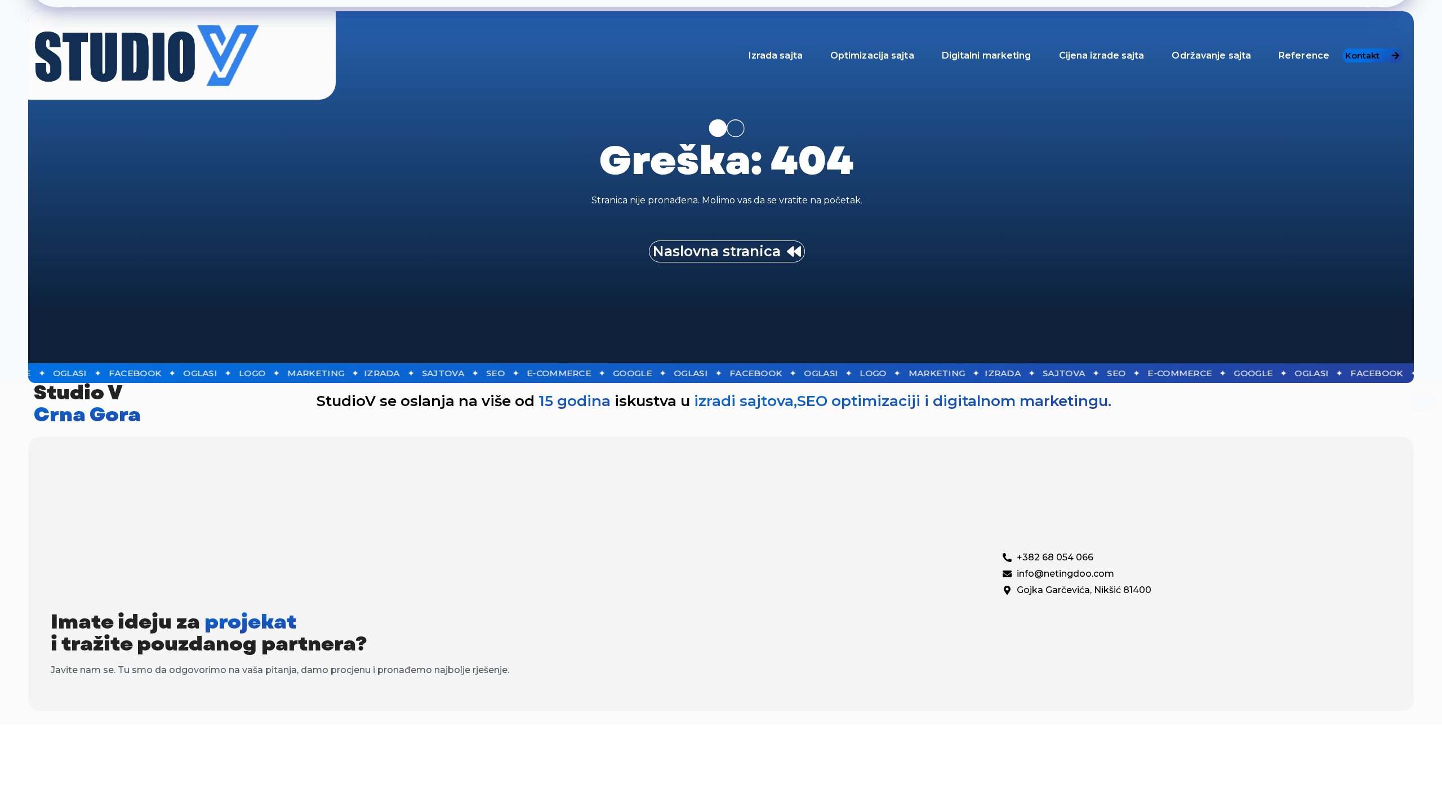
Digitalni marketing (986, 55)
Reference (1304, 55)
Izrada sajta (776, 55)
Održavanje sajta (1211, 55)
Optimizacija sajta (872, 55)
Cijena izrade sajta (1102, 55)
